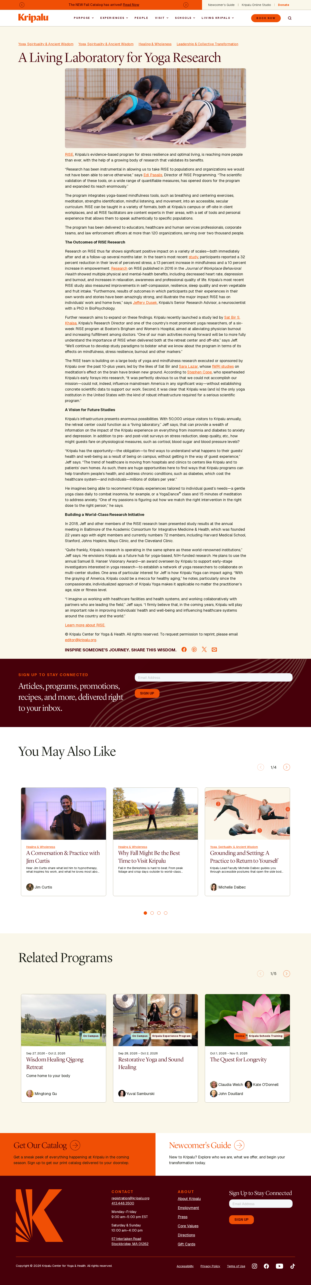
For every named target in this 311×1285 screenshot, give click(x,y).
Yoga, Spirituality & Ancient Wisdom (45, 44)
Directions (186, 1235)
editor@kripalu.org (80, 639)
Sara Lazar (188, 366)
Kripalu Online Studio (256, 4)
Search (288, 18)
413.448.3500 (122, 1203)
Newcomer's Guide (221, 4)
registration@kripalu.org (130, 1198)
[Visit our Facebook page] (266, 1266)
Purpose (82, 18)
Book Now (265, 18)
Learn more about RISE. (85, 625)
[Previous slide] (260, 767)
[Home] (33, 16)
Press (182, 1216)
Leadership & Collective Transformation (207, 44)
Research (119, 268)
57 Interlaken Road (126, 1239)
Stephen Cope (199, 372)
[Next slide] (286, 767)
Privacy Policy (210, 1266)
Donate (283, 4)
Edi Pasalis (152, 174)
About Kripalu (189, 1198)
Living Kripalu (216, 18)
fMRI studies (223, 366)
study (193, 256)
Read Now (131, 5)
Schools (183, 18)
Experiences (112, 18)
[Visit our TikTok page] (292, 1266)
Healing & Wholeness (155, 44)
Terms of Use (236, 1266)
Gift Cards (186, 1244)
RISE (69, 154)
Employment (188, 1207)
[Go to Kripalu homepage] (39, 1215)
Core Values (188, 1225)
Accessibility (185, 1266)
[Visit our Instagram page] (254, 1266)
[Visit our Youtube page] (279, 1266)
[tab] (145, 913)
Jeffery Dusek (145, 302)
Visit (160, 18)
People (141, 18)
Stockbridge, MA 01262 (130, 1244)
